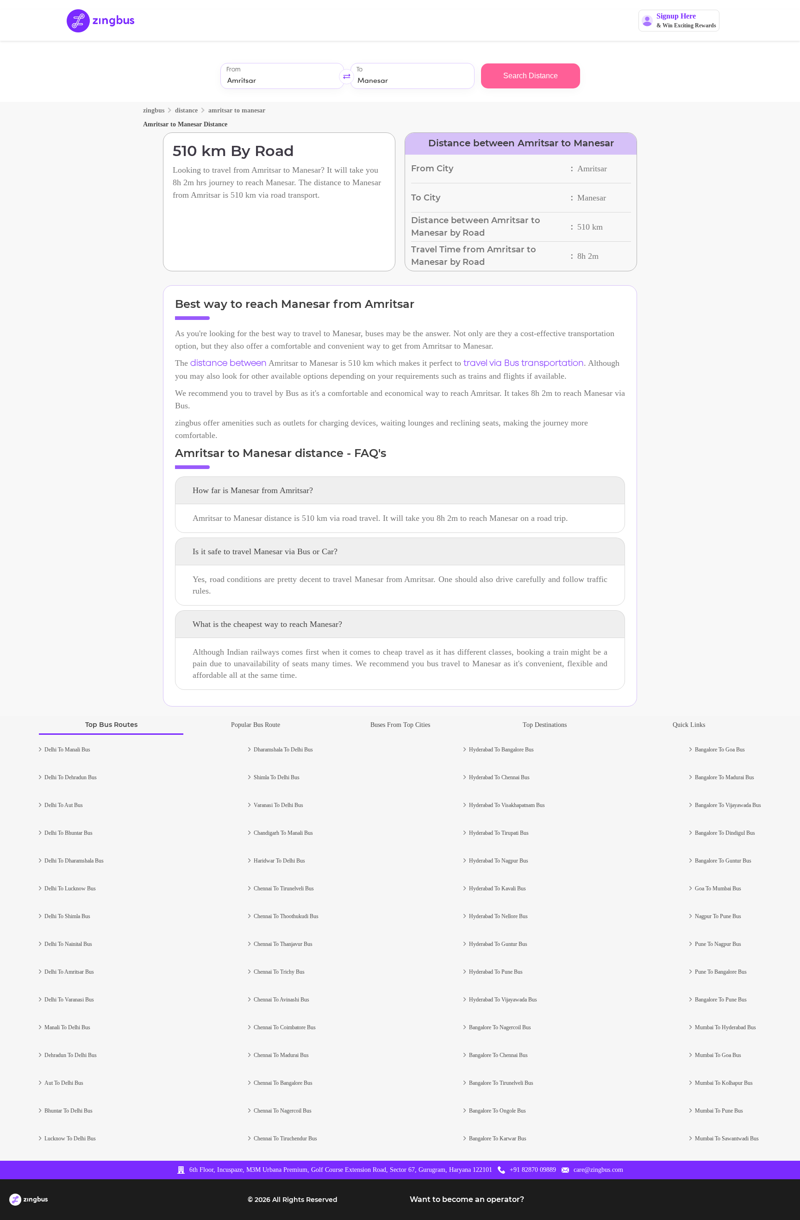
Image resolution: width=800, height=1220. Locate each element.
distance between (228, 363)
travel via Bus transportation (523, 363)
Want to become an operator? (467, 1199)
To (359, 69)
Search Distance (530, 76)
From (233, 69)
